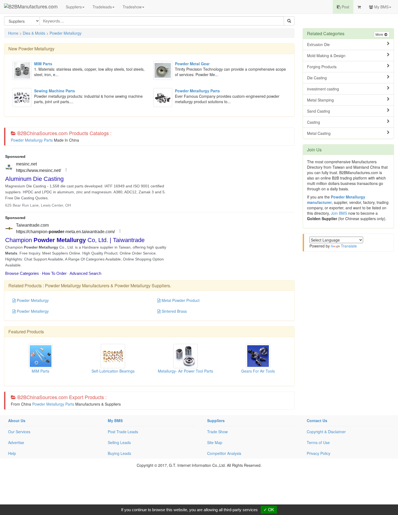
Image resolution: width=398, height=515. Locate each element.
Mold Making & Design (326, 55)
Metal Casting (319, 133)
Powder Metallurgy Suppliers (142, 285)
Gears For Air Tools (258, 371)
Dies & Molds (34, 33)
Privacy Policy (318, 453)
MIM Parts (40, 371)
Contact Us (317, 420)
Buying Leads (119, 453)
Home (13, 33)
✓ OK (268, 509)
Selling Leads (119, 442)
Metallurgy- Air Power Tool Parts (185, 371)
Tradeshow (132, 6)
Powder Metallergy (32, 311)
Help (12, 453)
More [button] (380, 34)
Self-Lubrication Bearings (113, 371)
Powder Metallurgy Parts (32, 140)
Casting (313, 122)
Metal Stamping (320, 100)
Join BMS (339, 213)
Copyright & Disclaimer (326, 431)
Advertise (16, 442)
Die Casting (317, 77)
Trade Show (217, 431)
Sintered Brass (174, 311)
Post (345, 6)
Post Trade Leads (123, 431)
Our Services (19, 431)
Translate (349, 246)
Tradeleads (102, 6)
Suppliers (74, 6)
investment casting (323, 89)
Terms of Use (318, 442)
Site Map (214, 442)
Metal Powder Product (180, 300)
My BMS (381, 6)
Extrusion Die (318, 44)
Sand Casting (318, 111)
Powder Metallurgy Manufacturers (77, 285)
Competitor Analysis (224, 453)
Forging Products (322, 66)
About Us (16, 420)
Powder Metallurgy (65, 33)
